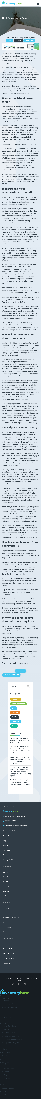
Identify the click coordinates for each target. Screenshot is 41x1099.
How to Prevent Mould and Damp (23, 562)
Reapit (6, 1072)
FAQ (4, 896)
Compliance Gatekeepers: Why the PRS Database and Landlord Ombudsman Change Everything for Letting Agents (20, 772)
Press (14, 726)
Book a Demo (7, 1052)
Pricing (5, 882)
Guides (18, 41)
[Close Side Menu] (1, 996)
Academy (15, 699)
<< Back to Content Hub (11, 675)
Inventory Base (29, 38)
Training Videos (8, 958)
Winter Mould (17, 583)
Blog (9, 41)
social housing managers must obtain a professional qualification (20, 293)
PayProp (7, 1078)
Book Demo (7, 877)
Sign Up (5, 872)
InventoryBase (9, 830)
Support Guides (8, 954)
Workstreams (7, 932)
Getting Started (8, 949)
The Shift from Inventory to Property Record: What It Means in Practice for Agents (20, 782)
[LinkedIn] (25, 984)
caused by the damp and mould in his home (19, 251)
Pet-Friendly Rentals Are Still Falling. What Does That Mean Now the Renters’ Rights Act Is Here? (20, 750)
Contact (6, 836)
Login (5, 944)
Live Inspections (8, 927)
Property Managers (11, 1043)
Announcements (18, 704)
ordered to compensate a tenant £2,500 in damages (19, 212)
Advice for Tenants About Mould (18, 573)
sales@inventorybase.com (15, 816)
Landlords (29, 41)
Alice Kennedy (23, 309)
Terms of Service (9, 855)
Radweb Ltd (29, 978)
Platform (5, 998)
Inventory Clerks (10, 1026)
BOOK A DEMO (20, 671)
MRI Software (9, 1068)
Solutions (6, 891)
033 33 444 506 (10, 821)
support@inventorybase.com (16, 826)
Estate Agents (9, 1033)
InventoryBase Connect (11, 918)
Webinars (6, 850)
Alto (5, 1075)
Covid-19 (15, 713)
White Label (7, 922)
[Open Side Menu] (38, 3)
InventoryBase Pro (9, 913)
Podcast (6, 845)
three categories (9, 153)
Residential (8, 1029)
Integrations (7, 968)
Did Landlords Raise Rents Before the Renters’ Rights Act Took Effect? (20, 740)
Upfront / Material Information (15, 1039)
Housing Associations (12, 1036)
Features (6, 886)
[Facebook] (18, 984)
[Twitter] (13, 984)
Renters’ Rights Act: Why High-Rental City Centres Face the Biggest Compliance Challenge (20, 760)
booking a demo (22, 663)
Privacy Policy (8, 860)
